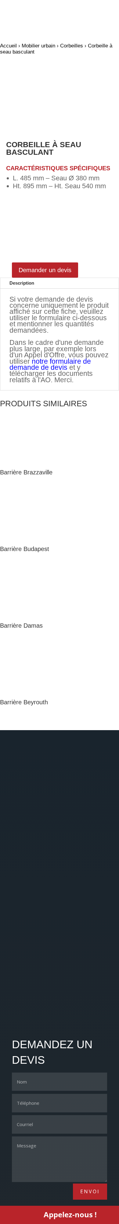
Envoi (90, 1191)
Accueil (8, 46)
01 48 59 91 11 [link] (28, 921)
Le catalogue (28, 951)
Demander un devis (45, 270)
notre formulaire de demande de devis (50, 364)
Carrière (22, 973)
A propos (24, 962)
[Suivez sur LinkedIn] (59, 1020)
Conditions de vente (38, 984)
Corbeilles (71, 46)
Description (21, 283)
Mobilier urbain (38, 46)
